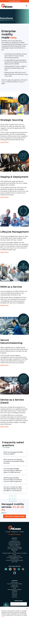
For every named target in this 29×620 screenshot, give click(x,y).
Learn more (4, 142)
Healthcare (14, 585)
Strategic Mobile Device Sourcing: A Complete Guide (14, 553)
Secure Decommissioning (14, 547)
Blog (14, 551)
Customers (14, 594)
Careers (14, 595)
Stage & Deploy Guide (14, 556)
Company (14, 591)
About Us (14, 592)
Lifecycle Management (14, 544)
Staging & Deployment (14, 542)
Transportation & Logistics (14, 589)
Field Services (14, 582)
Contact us (14, 597)
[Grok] (14, 572)
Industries (14, 580)
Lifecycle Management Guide (14, 557)
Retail (14, 588)
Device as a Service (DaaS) (14, 548)
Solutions (14, 538)
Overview (14, 540)
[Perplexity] (19, 569)
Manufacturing (14, 586)
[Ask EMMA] (6, 569)
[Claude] (14, 569)
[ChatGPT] (10, 569)
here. (3, 616)
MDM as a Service (14, 545)
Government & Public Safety (14, 583)
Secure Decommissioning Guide (14, 560)
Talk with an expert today (14, 516)
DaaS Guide (14, 561)
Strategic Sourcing (14, 541)
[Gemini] (23, 569)
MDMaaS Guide (14, 559)
